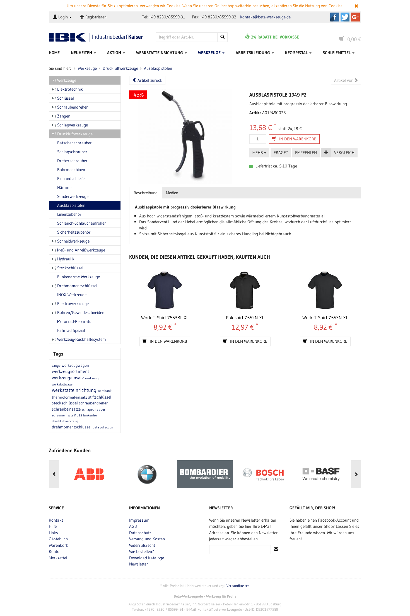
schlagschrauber (93, 409)
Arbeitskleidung (253, 52)
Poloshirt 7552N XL (245, 317)
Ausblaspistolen (158, 68)
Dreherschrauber (72, 160)
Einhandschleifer (71, 178)
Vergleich (344, 152)
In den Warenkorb (297, 139)
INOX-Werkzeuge (71, 294)
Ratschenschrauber (74, 142)
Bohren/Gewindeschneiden (80, 312)
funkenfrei (90, 415)
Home (54, 52)
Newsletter (138, 564)
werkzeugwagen (75, 365)
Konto (54, 551)
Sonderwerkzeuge (72, 196)
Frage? (281, 152)
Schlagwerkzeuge (72, 125)
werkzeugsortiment (70, 371)
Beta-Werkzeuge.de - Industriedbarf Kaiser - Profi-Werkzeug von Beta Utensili (98, 37)
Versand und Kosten (147, 538)
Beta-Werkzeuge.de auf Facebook (334, 17)
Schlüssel (65, 98)
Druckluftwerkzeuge (120, 68)
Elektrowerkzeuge (73, 303)
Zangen (63, 116)
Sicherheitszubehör (74, 232)
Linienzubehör (69, 214)
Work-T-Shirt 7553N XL (325, 317)
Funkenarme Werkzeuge (78, 276)
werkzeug (92, 378)
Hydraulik (65, 259)
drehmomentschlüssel (71, 427)
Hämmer (65, 187)
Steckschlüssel (70, 267)
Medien (172, 192)
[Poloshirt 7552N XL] (245, 290)
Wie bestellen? (141, 551)
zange (56, 365)
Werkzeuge (210, 52)
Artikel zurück (149, 80)
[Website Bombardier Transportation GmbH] (205, 474)
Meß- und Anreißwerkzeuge (81, 250)
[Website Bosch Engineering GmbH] (263, 474)
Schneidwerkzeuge (73, 241)
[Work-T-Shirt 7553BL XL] (165, 290)
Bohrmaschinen (71, 169)
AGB (133, 526)
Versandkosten (238, 586)
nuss (78, 415)
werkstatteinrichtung (74, 390)
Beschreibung (146, 192)
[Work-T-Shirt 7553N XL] (325, 290)
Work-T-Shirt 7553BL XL (165, 317)
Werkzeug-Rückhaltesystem (81, 339)
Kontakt (56, 520)
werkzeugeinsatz (68, 377)
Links (53, 532)
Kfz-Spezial (297, 52)
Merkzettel (58, 557)
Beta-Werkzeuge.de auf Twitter (345, 17)
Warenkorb (58, 545)
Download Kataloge (146, 557)
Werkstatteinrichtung (160, 52)
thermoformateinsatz (69, 397)
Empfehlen (306, 152)
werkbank (105, 391)
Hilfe (53, 526)
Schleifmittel (337, 52)
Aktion (114, 52)
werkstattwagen (63, 384)
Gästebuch (58, 538)
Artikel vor (344, 80)
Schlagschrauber (72, 151)
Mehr (258, 152)
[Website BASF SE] (321, 474)
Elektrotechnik (70, 89)
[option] (89, 474)
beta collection (103, 427)
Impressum (139, 520)
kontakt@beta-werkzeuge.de (265, 17)
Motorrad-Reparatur (75, 321)
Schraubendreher (72, 107)
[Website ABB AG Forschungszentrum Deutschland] (89, 474)
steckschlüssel (65, 403)
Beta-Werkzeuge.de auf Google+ (355, 17)
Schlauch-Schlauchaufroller (81, 223)
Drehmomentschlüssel (77, 285)
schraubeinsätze (66, 409)
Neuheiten (82, 52)
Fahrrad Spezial (71, 330)
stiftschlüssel (99, 397)
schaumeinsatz (62, 415)
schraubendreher (93, 403)
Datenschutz (140, 532)
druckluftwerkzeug (65, 421)
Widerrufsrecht (142, 545)
